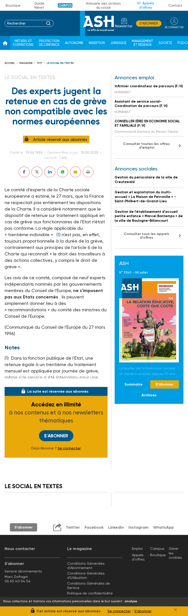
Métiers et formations (23, 43)
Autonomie (74, 43)
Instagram (138, 527)
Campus (65, 5)
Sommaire (133, 384)
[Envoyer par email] (75, 172)
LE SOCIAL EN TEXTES (60, 63)
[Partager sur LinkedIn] (49, 172)
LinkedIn (116, 527)
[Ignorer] (175, 610)
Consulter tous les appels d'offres (146, 236)
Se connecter (69, 448)
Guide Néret (39, 5)
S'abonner (148, 23)
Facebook (94, 527)
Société (165, 43)
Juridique (118, 43)
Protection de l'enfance (49, 43)
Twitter (73, 527)
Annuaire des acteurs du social (103, 5)
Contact (175, 5)
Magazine (26, 63)
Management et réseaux (142, 43)
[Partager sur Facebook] (24, 172)
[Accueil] (5, 43)
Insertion (97, 43)
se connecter (174, 27)
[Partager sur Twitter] (36, 172)
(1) (58, 234)
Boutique (13, 5)
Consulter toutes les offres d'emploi (146, 146)
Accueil (10, 63)
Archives (149, 395)
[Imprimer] (88, 172)
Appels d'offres (146, 5)
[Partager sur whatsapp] (62, 172)
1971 (39, 63)
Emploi (137, 548)
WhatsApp (163, 527)
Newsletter (124, 26)
